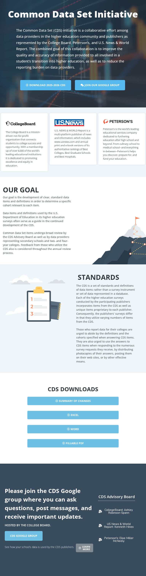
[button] (73, 401)
